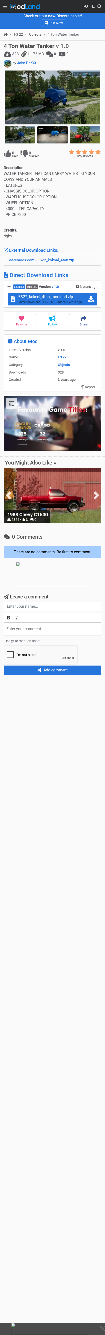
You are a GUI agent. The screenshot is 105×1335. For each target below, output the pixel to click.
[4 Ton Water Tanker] (52, 97)
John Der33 (26, 63)
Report (89, 387)
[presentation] (8, 495)
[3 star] (85, 152)
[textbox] (52, 629)
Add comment (55, 670)
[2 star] (78, 152)
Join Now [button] (55, 23)
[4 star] (91, 152)
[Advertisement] (52, 733)
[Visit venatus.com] (91, 443)
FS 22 (62, 357)
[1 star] (71, 152)
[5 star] (98, 152)
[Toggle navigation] (5, 6)
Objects (35, 34)
